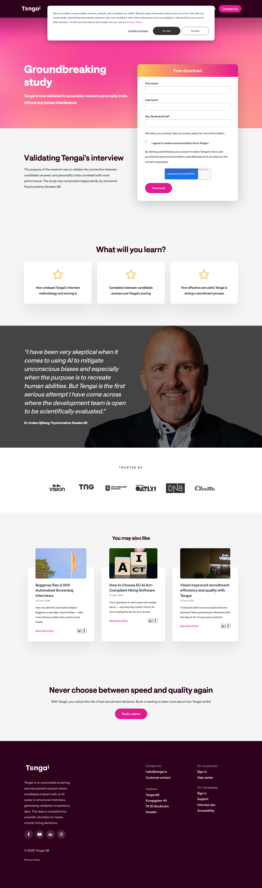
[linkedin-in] (50, 834)
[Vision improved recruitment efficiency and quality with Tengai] (205, 563)
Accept (167, 30)
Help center (205, 777)
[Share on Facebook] (84, 631)
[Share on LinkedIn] (79, 631)
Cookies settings (138, 30)
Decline (195, 30)
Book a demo (131, 714)
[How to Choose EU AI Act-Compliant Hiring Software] (133, 563)
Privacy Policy (134, 22)
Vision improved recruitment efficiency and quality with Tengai (204, 590)
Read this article (44, 630)
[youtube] (39, 834)
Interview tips (206, 804)
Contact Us (230, 9)
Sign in (202, 771)
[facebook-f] (28, 834)
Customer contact (158, 777)
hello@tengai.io (156, 771)
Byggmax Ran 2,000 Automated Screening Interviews (54, 590)
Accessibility (205, 810)
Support (202, 799)
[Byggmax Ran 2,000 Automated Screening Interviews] (60, 563)
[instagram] (61, 834)
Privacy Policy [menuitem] (32, 859)
